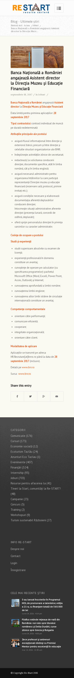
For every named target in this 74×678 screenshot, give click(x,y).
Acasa (27, 25)
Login (14, 563)
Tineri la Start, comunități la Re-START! (36, 488)
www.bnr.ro (28, 367)
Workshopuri (18, 515)
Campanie (17, 499)
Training (16, 509)
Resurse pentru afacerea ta (28, 483)
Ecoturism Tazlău (21, 451)
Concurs (16, 504)
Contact (16, 556)
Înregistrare (18, 570)
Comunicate (18, 436)
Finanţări (16, 467)
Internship (17, 473)
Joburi (35, 25)
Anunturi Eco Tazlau (23, 457)
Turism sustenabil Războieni (28, 520)
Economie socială (21, 446)
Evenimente (18, 462)
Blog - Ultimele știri (25, 21)
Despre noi (17, 549)
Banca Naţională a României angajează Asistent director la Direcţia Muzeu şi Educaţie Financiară (37, 80)
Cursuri (15, 441)
